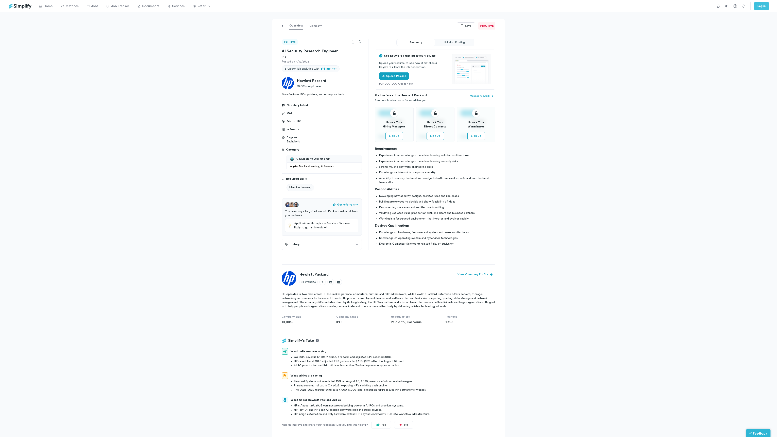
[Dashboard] (20, 6)
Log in (761, 6)
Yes (383, 424)
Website (310, 282)
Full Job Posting (454, 42)
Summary (416, 42)
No (406, 424)
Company (316, 25)
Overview (296, 25)
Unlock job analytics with (312, 68)
